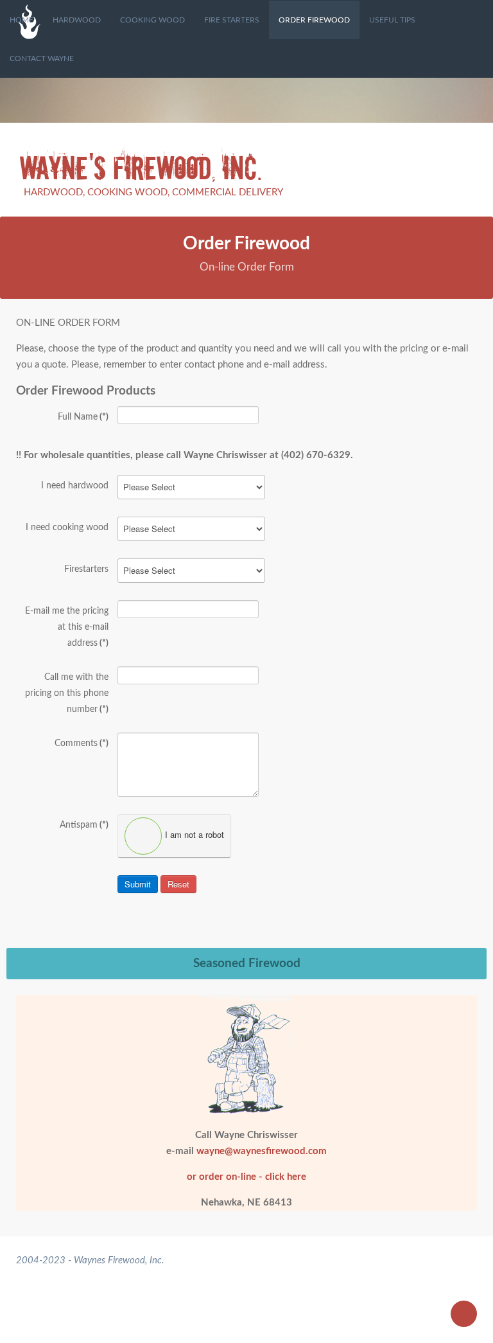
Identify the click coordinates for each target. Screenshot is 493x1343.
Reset (178, 884)
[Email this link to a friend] (473, 323)
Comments (81, 743)
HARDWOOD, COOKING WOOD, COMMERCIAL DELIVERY (153, 192)
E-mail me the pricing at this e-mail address (66, 627)
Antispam (84, 825)
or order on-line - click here (246, 1177)
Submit (138, 884)
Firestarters (86, 569)
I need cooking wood (67, 527)
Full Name (83, 417)
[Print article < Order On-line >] (458, 323)
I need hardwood (74, 485)
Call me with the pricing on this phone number (66, 693)
